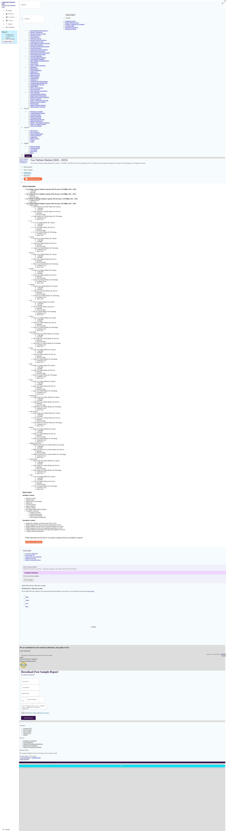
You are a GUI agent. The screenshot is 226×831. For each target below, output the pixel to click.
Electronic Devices (35, 35)
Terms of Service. (44, 713)
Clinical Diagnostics (35, 70)
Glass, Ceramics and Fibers (37, 65)
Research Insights (35, 146)
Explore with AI (7, 41)
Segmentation (27, 172)
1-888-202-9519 (36, 758)
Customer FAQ (27, 728)
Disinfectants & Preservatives (38, 95)
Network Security (35, 89)
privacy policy (90, 591)
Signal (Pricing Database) (30, 745)
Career (32, 141)
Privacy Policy (33, 713)
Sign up (28, 156)
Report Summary (28, 167)
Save (26, 603)
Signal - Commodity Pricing (38, 124)
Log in (28, 154)
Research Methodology (36, 134)
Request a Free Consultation (33, 542)
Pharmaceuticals (34, 76)
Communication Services (37, 84)
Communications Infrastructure (38, 83)
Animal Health (34, 78)
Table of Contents (28, 169)
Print (26, 606)
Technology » (34, 80)
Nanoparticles (34, 62)
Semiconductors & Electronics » (39, 30)
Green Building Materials (37, 59)
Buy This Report (28, 580)
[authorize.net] (24, 667)
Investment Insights (35, 118)
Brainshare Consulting (36, 111)
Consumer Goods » (70, 21)
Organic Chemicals (35, 99)
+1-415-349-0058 (25, 758)
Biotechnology (34, 68)
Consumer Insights (35, 115)
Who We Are (34, 130)
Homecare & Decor (70, 29)
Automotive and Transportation (39, 81)
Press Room (33, 151)
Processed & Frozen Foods (37, 54)
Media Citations (34, 138)
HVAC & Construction (36, 88)
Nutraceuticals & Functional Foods (40, 53)
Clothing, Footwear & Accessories (74, 24)
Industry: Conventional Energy (33, 560)
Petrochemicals (34, 103)
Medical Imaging (35, 75)
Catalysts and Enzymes (36, 42)
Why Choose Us (35, 132)
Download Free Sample (34, 179)
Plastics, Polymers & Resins (38, 105)
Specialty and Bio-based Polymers (39, 46)
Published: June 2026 (30, 558)
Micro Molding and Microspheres (39, 61)
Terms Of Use (27, 733)
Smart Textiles (34, 64)
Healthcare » (33, 67)
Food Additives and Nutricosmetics (40, 43)
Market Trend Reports (36, 121)
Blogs (32, 153)
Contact (32, 140)
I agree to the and (35, 713)
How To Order (27, 730)
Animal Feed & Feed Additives (39, 49)
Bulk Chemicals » (35, 92)
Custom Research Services (37, 113)
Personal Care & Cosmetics (38, 102)
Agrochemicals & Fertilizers (38, 94)
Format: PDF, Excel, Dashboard (33, 556)
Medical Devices (35, 73)
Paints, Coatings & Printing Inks (39, 100)
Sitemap (25, 735)
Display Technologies (36, 32)
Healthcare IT (34, 72)
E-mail (27, 600)
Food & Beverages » (36, 48)
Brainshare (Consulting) (30, 741)
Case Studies (33, 149)
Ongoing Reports (35, 148)
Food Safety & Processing (37, 51)
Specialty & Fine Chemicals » (38, 40)
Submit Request (28, 718)
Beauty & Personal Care (72, 22)
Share (27, 597)
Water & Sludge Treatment (37, 107)
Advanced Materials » (36, 56)
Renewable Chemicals (36, 45)
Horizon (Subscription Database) (32, 747)
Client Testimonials (35, 135)
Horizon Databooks (35, 116)
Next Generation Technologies (38, 91)
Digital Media (34, 86)
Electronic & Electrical (71, 27)
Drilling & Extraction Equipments (39, 97)
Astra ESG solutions (36, 126)
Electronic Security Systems (38, 34)
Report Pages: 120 (29, 555)
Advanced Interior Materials (38, 57)
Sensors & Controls (35, 38)
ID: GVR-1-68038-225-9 (31, 553)
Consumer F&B (69, 26)
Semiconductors (34, 37)
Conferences (33, 137)
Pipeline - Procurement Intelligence (40, 122)
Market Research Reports (37, 119)
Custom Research (28, 742)
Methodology (27, 175)
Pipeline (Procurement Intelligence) (33, 744)
